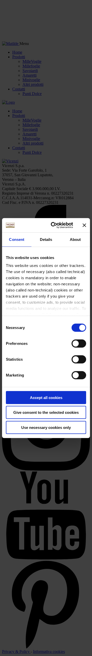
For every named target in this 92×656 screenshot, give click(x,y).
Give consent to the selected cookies (46, 412)
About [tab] (75, 239)
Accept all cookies (46, 397)
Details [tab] (46, 239)
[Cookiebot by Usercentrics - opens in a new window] (54, 225)
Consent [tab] (16, 239)
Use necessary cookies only (46, 427)
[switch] (79, 343)
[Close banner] (84, 225)
